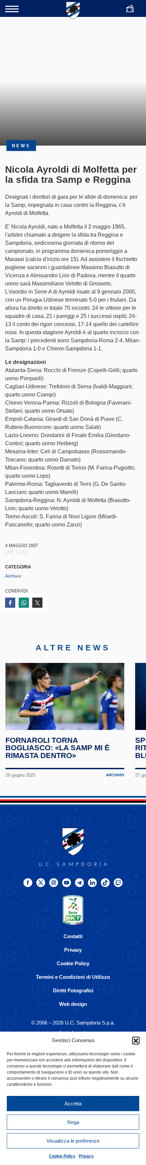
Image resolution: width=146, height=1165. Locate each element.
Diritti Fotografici (73, 990)
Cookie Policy (62, 1156)
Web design (73, 1004)
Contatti (73, 936)
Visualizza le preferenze (73, 1141)
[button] (135, 1040)
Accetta (73, 1103)
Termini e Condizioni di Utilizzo (73, 977)
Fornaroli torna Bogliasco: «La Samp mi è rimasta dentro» (57, 748)
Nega (73, 1122)
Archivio (13, 576)
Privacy (86, 1156)
